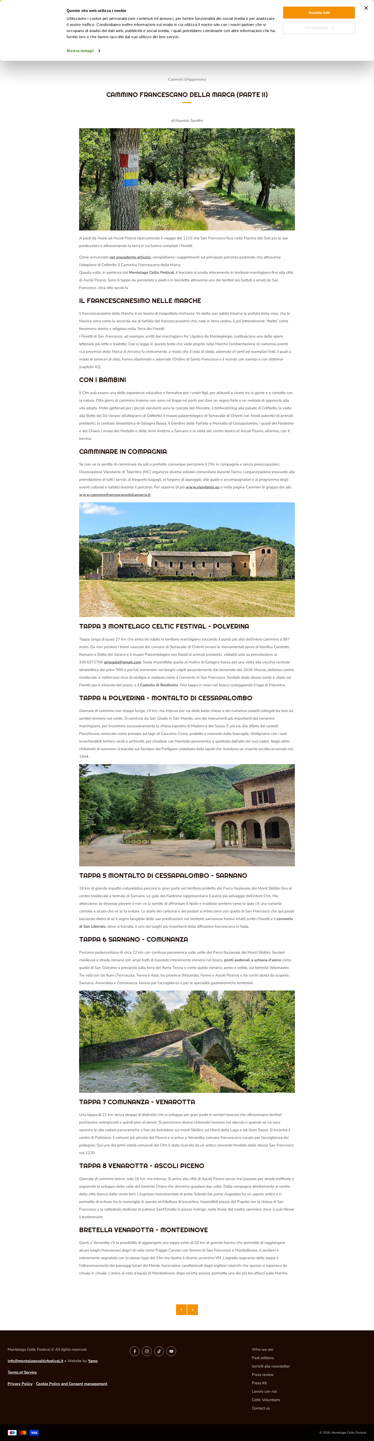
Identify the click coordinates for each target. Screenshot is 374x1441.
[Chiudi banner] (366, 8)
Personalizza (316, 27)
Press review (263, 1374)
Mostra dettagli (80, 51)
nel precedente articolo (130, 257)
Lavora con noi (264, 1391)
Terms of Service (22, 1372)
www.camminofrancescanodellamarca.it (115, 494)
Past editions (263, 1357)
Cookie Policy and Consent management (71, 1383)
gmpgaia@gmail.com (122, 662)
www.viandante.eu (203, 487)
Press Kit (259, 1383)
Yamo (93, 1360)
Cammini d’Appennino (187, 79)
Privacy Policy (20, 1383)
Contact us (261, 1408)
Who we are (262, 1349)
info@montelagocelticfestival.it (35, 1360)
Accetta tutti (319, 12)
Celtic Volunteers (266, 1399)
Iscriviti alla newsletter (271, 1366)
